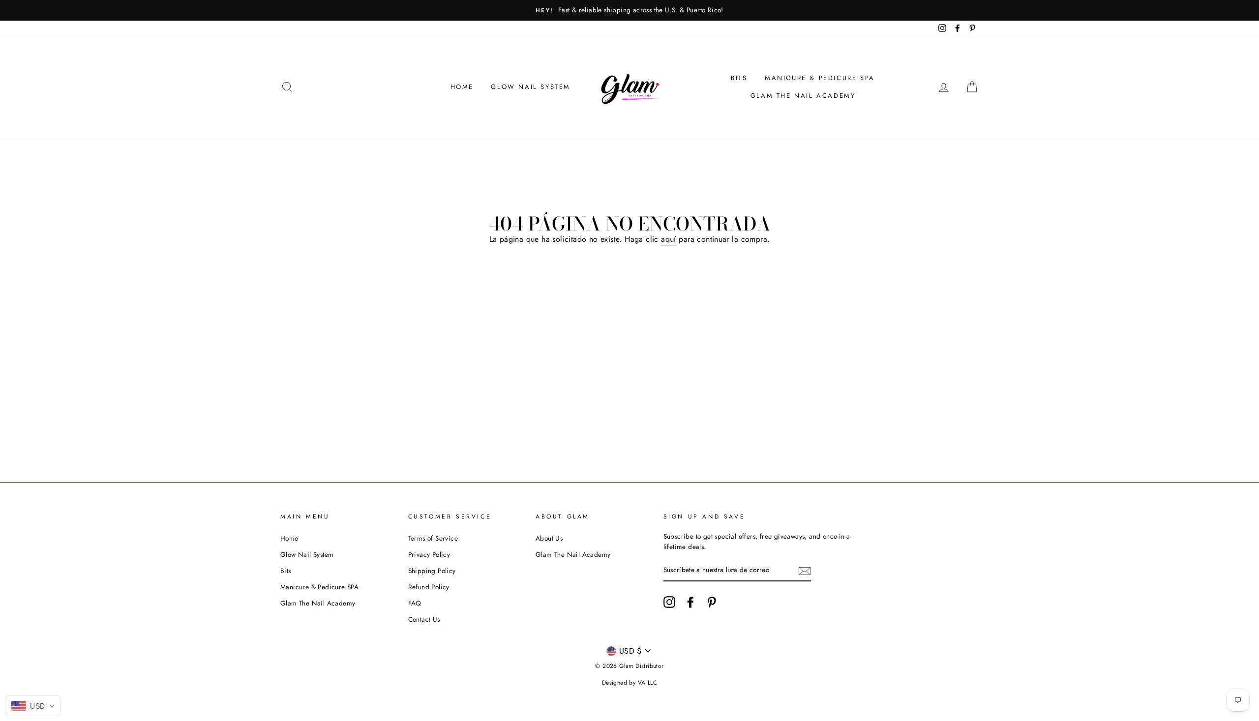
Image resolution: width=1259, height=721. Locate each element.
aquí (668, 239)
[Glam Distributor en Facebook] (690, 602)
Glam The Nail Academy (803, 95)
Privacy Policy (429, 554)
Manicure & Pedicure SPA (820, 78)
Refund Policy (429, 587)
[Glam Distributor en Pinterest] (712, 602)
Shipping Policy (432, 571)
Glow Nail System (530, 86)
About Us (549, 538)
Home (462, 86)
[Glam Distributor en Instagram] (669, 602)
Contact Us (424, 619)
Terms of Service (433, 538)
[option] (629, 10)
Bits (739, 78)
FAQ (414, 603)
